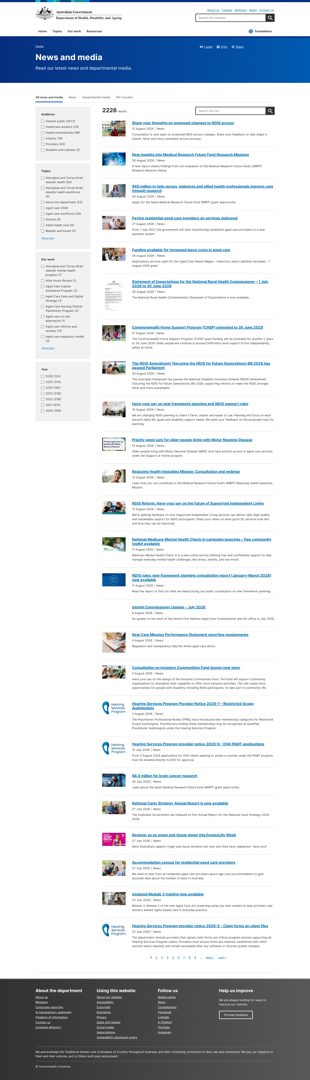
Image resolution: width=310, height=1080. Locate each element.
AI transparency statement (53, 1012)
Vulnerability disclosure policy (117, 1037)
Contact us (266, 10)
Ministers (241, 10)
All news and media (49, 97)
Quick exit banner (109, 1022)
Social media (105, 1027)
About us (213, 10)
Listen (208, 47)
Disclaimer (104, 1012)
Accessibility (105, 1002)
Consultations (167, 1007)
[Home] (79, 13)
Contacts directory (48, 1027)
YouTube (164, 1027)
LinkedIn (163, 1017)
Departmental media (96, 97)
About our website (109, 997)
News (253, 10)
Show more (48, 238)
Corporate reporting (49, 1007)
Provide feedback (236, 1015)
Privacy (102, 1017)
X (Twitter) (165, 1022)
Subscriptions (106, 1032)
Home (42, 31)
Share (239, 47)
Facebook (164, 1012)
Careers (227, 10)
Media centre (167, 997)
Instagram (164, 1032)
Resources (94, 31)
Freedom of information (52, 1017)
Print (224, 47)
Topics (57, 31)
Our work (74, 31)
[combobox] (230, 18)
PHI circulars (124, 97)
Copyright (103, 1007)
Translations (263, 31)
